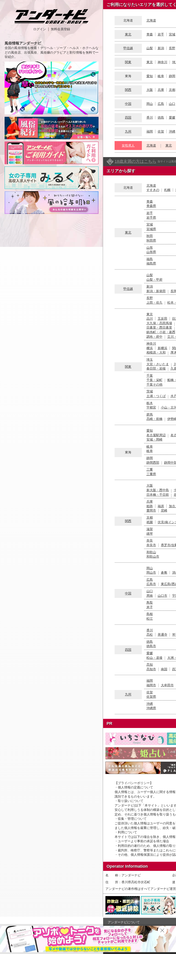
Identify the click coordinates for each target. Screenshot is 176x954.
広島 (161, 104)
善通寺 (162, 634)
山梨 (149, 48)
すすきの (152, 190)
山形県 (151, 252)
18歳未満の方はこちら (135, 161)
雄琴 (149, 533)
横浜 (149, 348)
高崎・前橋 (154, 419)
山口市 (162, 595)
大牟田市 (167, 685)
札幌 (167, 190)
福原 (161, 506)
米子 (149, 607)
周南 (149, 595)
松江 (149, 618)
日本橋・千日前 (157, 494)
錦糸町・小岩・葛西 (160, 332)
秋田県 (151, 240)
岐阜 (161, 76)
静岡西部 (152, 462)
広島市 (151, 584)
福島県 (151, 263)
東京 (149, 62)
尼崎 (164, 510)
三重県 (151, 474)
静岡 (172, 76)
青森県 (151, 206)
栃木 (149, 403)
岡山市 (151, 572)
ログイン (39, 29)
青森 (149, 34)
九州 (128, 131)
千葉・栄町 (154, 380)
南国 (164, 669)
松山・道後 (154, 658)
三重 (149, 469)
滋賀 (149, 529)
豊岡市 (151, 510)
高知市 (151, 669)
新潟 (161, 48)
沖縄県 (151, 708)
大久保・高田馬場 (159, 323)
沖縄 (172, 131)
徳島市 (151, 646)
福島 (149, 259)
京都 (172, 90)
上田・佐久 (154, 302)
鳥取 (149, 602)
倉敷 (164, 572)
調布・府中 (154, 336)
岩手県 (151, 217)
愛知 (149, 76)
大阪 (149, 90)
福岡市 (151, 685)
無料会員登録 (60, 29)
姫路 (149, 506)
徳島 (161, 117)
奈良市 (151, 545)
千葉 (149, 375)
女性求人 (128, 145)
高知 (149, 664)
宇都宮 (151, 407)
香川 (149, 117)
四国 (128, 117)
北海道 (151, 20)
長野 (172, 48)
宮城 (172, 34)
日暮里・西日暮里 (159, 327)
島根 (149, 614)
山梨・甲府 (154, 279)
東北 (128, 34)
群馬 (149, 414)
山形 (149, 247)
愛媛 (172, 117)
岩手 (161, 34)
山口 (172, 104)
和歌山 (151, 552)
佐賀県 (151, 696)
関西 (128, 90)
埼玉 (149, 359)
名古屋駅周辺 (156, 435)
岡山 (149, 104)
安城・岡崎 (154, 439)
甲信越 (128, 48)
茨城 (149, 391)
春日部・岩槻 (156, 368)
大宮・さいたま (157, 364)
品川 (149, 318)
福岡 (149, 131)
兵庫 (161, 90)
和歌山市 (152, 556)
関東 (128, 62)
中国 (128, 104)
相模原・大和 (156, 352)
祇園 (149, 522)
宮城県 (151, 229)
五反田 (162, 318)
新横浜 (162, 348)
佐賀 (161, 131)
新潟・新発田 (156, 291)
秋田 (149, 236)
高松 (149, 634)
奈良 (149, 540)
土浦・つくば (156, 396)
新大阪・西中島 (157, 490)
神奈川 (162, 62)
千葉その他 (154, 384)
